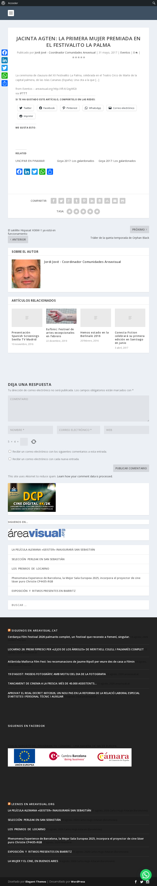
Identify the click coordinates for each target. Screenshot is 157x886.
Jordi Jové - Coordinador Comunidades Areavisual (65, 52)
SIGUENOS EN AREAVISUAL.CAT (34, 630)
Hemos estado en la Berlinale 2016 (94, 334)
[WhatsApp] (4, 75)
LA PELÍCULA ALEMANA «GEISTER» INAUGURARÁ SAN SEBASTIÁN (53, 549)
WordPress (78, 881)
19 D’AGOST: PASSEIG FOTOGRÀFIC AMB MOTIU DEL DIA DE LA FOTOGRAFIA (57, 674)
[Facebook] (4, 52)
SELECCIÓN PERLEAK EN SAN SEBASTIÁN (38, 559)
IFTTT (23, 93)
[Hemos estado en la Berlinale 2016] (95, 318)
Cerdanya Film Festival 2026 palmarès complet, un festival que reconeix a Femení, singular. (69, 637)
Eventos (125, 52)
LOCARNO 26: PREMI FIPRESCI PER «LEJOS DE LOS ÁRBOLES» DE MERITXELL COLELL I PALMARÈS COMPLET (76, 649)
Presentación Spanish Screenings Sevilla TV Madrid (25, 336)
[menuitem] (3, 3)
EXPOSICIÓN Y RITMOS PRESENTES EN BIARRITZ (44, 591)
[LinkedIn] (4, 60)
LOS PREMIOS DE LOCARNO (30, 568)
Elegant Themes (35, 881)
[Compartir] (4, 83)
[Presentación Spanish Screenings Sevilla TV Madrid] (27, 318)
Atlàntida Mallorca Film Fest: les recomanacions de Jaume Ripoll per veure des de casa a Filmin (71, 661)
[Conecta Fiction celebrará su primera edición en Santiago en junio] (130, 318)
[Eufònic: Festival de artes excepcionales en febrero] (61, 316)
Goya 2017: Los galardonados (75, 161)
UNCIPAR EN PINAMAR (30, 161)
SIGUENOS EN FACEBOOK (26, 726)
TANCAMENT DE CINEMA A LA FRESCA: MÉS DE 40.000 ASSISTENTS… (52, 683)
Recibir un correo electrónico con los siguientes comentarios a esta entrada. (59, 451)
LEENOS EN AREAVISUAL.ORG (33, 804)
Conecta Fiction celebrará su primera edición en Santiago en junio (130, 338)
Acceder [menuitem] (13, 3)
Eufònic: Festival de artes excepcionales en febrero (60, 332)
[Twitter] (4, 68)
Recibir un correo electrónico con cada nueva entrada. (45, 459)
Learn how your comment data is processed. (85, 476)
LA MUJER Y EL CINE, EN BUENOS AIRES (33, 861)
